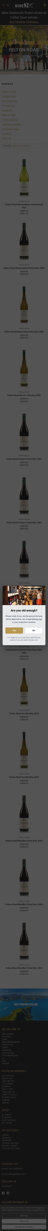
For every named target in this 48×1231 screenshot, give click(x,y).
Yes (14, 630)
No (33, 630)
